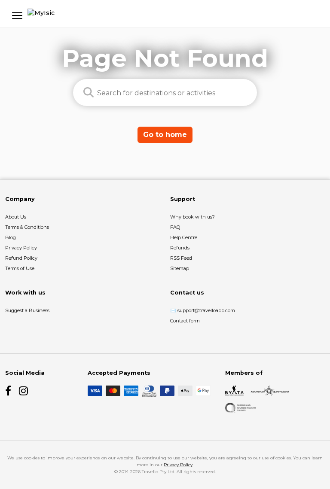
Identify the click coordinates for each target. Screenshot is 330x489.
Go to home (165, 135)
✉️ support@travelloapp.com (202, 310)
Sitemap (179, 268)
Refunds (179, 248)
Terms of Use (19, 268)
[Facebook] (10, 391)
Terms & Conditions (27, 227)
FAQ (175, 227)
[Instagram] (24, 391)
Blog (10, 237)
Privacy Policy (21, 248)
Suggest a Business (27, 310)
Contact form (185, 321)
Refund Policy (21, 258)
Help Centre (183, 237)
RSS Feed (181, 258)
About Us (15, 217)
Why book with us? (192, 217)
